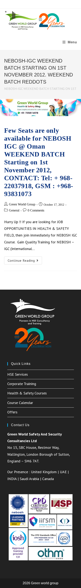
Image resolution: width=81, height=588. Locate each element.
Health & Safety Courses (27, 393)
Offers (12, 412)
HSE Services (17, 374)
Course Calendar (20, 402)
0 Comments (36, 210)
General (14, 210)
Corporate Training (21, 383)
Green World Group (22, 204)
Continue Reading (25, 261)
